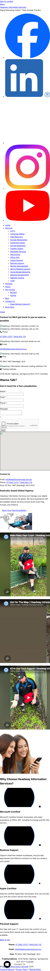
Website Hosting (17, 278)
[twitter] (27, 143)
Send (3, 430)
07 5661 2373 (6, 336)
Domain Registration (18, 240)
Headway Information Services (15, 966)
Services (8, 228)
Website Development (19, 275)
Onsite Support (16, 260)
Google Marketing (18, 246)
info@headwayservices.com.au (13, 349)
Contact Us (10, 301)
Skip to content (6, 1)
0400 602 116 (20, 336)
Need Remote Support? (20, 304)
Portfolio (8, 284)
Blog (7, 298)
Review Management (19, 266)
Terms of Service (7, 969)
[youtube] (27, 220)
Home (7, 225)
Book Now (9, 307)
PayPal (13, 295)
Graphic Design (16, 248)
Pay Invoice (10, 289)
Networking (15, 254)
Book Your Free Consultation (14, 510)
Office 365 (14, 257)
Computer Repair (17, 234)
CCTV (12, 231)
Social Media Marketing (20, 272)
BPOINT (13, 292)
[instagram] (27, 188)
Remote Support (17, 263)
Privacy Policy (22, 969)
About (7, 287)
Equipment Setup (17, 243)
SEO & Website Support (20, 269)
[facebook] (27, 57)
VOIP (12, 281)
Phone (3, 403)
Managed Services (18, 251)
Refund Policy (35, 969)
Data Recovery (16, 237)
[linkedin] (27, 96)
